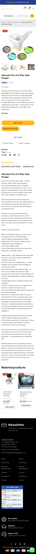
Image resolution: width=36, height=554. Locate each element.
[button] (31, 32)
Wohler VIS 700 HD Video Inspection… (11, 500)
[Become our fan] (11, 544)
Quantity (4, 113)
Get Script (6, 508)
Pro (27, 188)
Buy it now (18, 137)
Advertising (5, 462)
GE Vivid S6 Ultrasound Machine (7, 394)
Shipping (11, 526)
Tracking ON (17, 508)
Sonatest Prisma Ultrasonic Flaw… (10, 491)
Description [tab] (7, 162)
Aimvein (9, 152)
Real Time (12, 508)
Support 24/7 (13, 533)
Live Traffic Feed (12, 487)
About (3, 459)
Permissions (5, 476)
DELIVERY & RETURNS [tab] (10, 166)
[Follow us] (15, 544)
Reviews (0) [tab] (28, 166)
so (9, 258)
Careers (4, 472)
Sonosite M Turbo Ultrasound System (26, 394)
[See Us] (20, 544)
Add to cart (18, 123)
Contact (4, 480)
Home (3, 22)
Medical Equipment (13, 22)
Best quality (12, 518)
